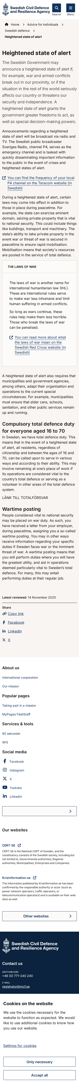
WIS (5, 742)
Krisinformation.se (16, 878)
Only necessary (39, 1062)
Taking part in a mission (19, 705)
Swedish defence (18, 30)
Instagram (17, 770)
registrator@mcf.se (16, 986)
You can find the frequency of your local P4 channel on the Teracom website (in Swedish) (40, 183)
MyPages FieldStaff (16, 714)
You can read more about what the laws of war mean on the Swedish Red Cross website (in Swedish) (40, 345)
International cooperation (20, 677)
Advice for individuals (43, 24)
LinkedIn (15, 631)
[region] (39, 1040)
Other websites (36, 916)
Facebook (16, 622)
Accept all (39, 1075)
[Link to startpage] (26, 9)
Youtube (16, 788)
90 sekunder (11, 733)
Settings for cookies (19, 1045)
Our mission (10, 686)
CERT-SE (9, 845)
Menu (70, 14)
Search (56, 14)
